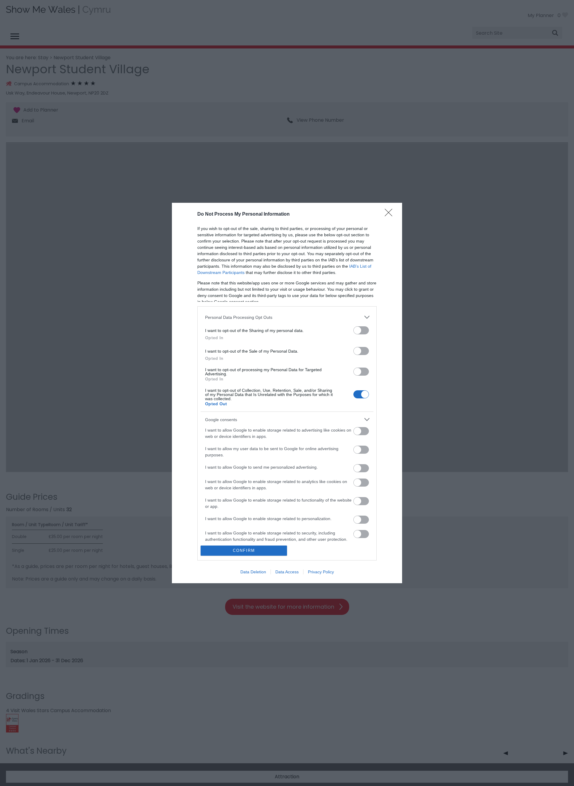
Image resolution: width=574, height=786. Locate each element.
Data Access (287, 571)
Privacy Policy (321, 571)
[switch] (361, 330)
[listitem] (287, 317)
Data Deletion (253, 571)
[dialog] (287, 393)
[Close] (390, 214)
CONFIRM (244, 550)
